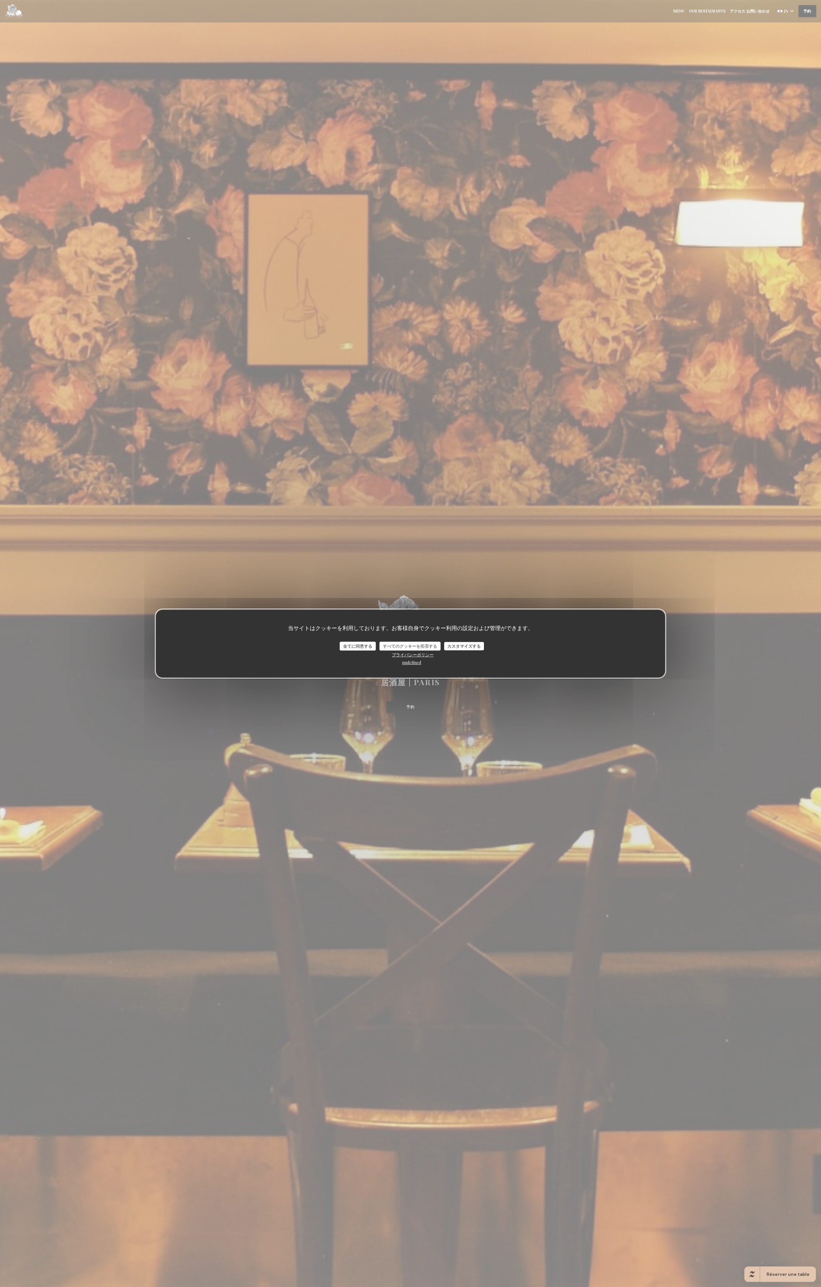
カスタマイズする (464, 646)
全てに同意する (357, 646)
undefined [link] (411, 662)
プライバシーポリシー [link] (413, 654)
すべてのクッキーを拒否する (410, 646)
